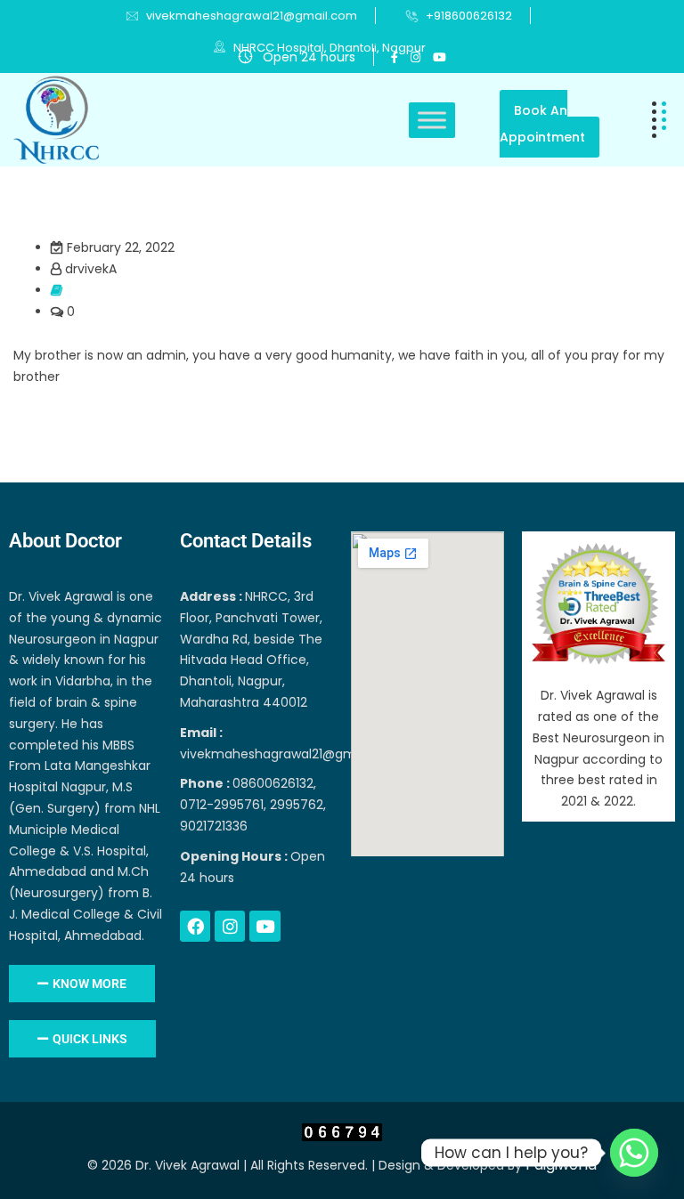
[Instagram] (230, 926)
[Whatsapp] (634, 1153)
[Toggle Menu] (432, 119)
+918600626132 (469, 15)
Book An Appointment (542, 123)
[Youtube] (264, 926)
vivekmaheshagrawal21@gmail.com (251, 15)
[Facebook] (195, 926)
